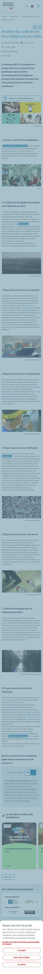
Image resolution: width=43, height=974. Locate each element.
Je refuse (21, 964)
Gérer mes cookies (21, 957)
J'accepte (21, 950)
